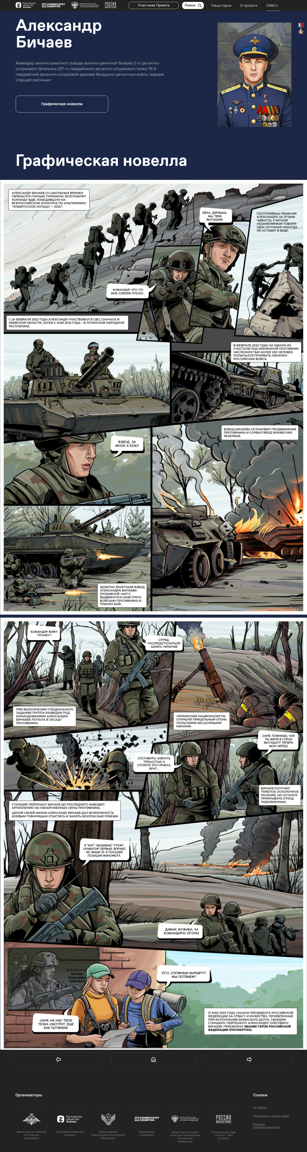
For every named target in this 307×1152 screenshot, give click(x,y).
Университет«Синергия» (147, 1133)
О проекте (248, 5)
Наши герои (221, 5)
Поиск (190, 5)
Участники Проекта (153, 5)
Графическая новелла (61, 104)
